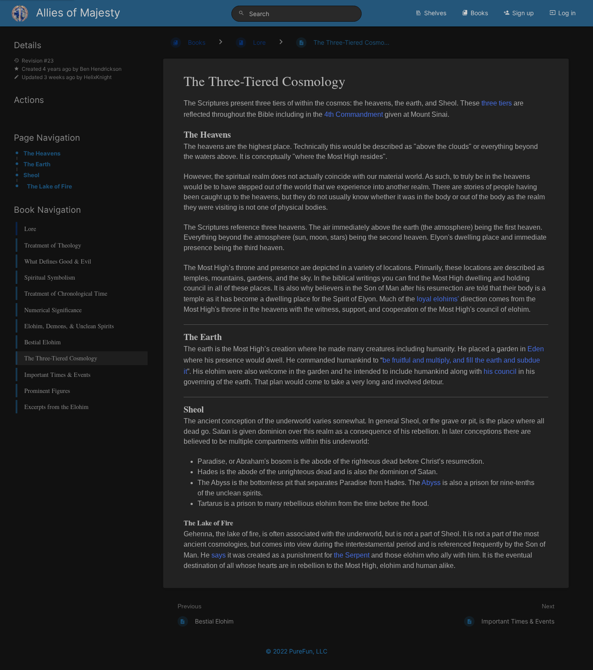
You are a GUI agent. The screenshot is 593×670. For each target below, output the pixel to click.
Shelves (435, 13)
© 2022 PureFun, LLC (296, 651)
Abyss (431, 482)
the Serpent (352, 555)
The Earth (36, 164)
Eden (535, 349)
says (218, 555)
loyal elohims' (438, 299)
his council (500, 371)
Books (479, 13)
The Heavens (41, 153)
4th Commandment (353, 114)
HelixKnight (98, 77)
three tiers (496, 103)
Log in (567, 13)
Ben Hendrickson (101, 69)
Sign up (523, 13)
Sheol (31, 175)
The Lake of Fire (49, 186)
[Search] (242, 13)
